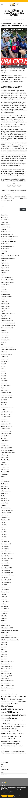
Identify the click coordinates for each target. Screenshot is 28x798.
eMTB (2, 344)
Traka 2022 (4, 596)
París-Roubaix (4, 474)
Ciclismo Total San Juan (10, 701)
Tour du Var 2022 (5, 587)
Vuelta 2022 (4, 652)
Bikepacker (19, 699)
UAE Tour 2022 (5, 608)
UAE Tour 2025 (5, 611)
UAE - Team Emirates (18, 746)
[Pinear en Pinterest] (18, 186)
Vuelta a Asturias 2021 (6, 666)
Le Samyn (3, 409)
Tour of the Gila (5, 589)
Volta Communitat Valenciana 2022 (10, 637)
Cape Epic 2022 (5, 265)
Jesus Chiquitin (14, 724)
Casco (2, 275)
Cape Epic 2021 (5, 263)
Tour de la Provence (6, 551)
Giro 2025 (3, 376)
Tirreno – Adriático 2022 (7, 510)
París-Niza (3, 462)
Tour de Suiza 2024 (6, 580)
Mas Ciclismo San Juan (6, 731)
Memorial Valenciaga (6, 431)
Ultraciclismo (4, 613)
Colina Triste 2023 (5, 308)
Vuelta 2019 (4, 644)
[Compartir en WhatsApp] (8, 186)
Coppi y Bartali (4, 316)
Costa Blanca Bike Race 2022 (8, 325)
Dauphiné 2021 (5, 335)
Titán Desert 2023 (5, 520)
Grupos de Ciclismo (6, 392)
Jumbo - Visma (21, 724)
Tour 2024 (3, 534)
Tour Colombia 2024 (6, 544)
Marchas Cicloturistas (6, 426)
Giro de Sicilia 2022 (6, 385)
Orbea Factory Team (5, 736)
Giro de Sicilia (4, 383)
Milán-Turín (4, 438)
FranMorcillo (3, 712)
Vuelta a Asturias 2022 (6, 668)
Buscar (2, 206)
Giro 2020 (3, 364)
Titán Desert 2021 (5, 517)
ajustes (11, 791)
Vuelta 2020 (4, 647)
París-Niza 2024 (5, 467)
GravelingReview (19, 715)
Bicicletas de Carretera (7, 234)
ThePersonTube (6, 746)
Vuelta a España (5, 678)
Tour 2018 (3, 522)
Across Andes (4, 217)
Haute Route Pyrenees (7, 395)
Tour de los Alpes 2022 (7, 558)
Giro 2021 (3, 366)
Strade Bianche (5, 503)
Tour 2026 (3, 539)
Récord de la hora (5, 488)
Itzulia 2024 (4, 400)
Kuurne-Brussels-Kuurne (7, 407)
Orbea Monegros (5, 455)
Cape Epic (3, 260)
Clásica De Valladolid (6, 296)
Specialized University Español (10, 744)
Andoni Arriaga (12, 694)
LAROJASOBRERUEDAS (19, 726)
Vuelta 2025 (4, 659)
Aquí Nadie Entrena (20, 696)
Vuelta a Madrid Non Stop (7, 680)
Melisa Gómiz (16, 731)
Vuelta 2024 (4, 656)
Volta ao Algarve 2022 (6, 635)
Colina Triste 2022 (5, 306)
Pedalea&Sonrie (4, 739)
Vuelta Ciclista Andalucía (7, 688)
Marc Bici (14, 729)
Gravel (2, 388)
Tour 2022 (3, 529)
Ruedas (3, 496)
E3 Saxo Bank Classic (6, 340)
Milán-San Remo (5, 436)
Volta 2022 (3, 618)
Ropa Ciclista (4, 493)
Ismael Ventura (22, 721)
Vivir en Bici (3, 748)
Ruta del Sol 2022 (5, 500)
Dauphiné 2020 (5, 332)
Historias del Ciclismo (6, 397)
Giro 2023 (3, 371)
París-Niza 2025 (5, 469)
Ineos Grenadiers (15, 721)
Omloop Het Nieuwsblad (7, 450)
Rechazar (10, 795)
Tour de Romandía (6, 570)
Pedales (3, 476)
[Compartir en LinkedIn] (20, 186)
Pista (2, 479)
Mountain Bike (4, 440)
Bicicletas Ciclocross (6, 232)
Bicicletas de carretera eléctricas (9, 236)
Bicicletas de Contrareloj (7, 239)
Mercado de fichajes (6, 433)
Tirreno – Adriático (6, 508)
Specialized (17, 741)
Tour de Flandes (5, 546)
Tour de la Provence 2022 (7, 553)
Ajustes (16, 795)
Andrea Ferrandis (7, 696)
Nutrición (3, 443)
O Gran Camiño (5, 445)
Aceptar (4, 795)
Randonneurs (4, 484)
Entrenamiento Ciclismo (7, 347)
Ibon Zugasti (5, 721)
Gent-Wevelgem (5, 361)
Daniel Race (14, 704)
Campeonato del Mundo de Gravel (10, 256)
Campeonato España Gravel (8, 258)
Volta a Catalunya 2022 (7, 628)
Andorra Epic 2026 (5, 227)
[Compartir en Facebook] (10, 186)
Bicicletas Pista (5, 248)
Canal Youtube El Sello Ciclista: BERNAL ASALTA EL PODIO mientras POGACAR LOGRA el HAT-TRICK (13, 70)
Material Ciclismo (5, 428)
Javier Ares (5, 723)
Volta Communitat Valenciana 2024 (10, 640)
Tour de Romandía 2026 (7, 575)
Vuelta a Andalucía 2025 (7, 661)
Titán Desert (4, 515)
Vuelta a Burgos (5, 671)
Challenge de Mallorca (6, 277)
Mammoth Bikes (5, 729)
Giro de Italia (4, 380)
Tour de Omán (4, 560)
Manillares (3, 419)
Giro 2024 (3, 373)
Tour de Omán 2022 (6, 563)
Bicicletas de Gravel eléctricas (8, 241)
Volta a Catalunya (5, 625)
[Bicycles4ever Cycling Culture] (14, 4)
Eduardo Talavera (7, 706)
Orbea (23, 734)
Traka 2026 (4, 599)
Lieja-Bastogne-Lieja (6, 414)
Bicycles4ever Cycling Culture (17, 175)
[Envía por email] (15, 186)
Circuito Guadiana (5, 294)
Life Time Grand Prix (6, 416)
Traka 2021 (4, 594)
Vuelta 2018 (4, 642)
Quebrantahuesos (5, 481)
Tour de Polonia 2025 (6, 568)
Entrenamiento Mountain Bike (8, 349)
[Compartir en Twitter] (13, 186)
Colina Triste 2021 (5, 304)
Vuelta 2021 (4, 649)
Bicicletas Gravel (5, 244)
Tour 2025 (3, 536)
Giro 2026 (3, 378)
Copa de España (5, 311)
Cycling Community (5, 704)
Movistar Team (7, 733)
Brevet (2, 253)
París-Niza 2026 (5, 472)
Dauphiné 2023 (5, 337)
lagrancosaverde (6, 726)
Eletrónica (3, 342)
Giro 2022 (3, 368)
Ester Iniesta (19, 709)
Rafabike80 (11, 739)
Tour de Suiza (4, 577)
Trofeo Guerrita (5, 601)
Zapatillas (3, 690)
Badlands (3, 229)
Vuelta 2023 (4, 654)
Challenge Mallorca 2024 (7, 282)
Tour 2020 (3, 524)
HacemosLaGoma (9, 718)
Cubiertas (3, 330)
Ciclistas (3, 287)
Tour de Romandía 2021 (7, 572)
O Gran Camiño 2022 (6, 448)
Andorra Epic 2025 (5, 224)
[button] (2, 4)
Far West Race (4, 356)
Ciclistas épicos (21, 701)
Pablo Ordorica (15, 736)
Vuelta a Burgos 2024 (6, 673)
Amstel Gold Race (5, 220)
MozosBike (17, 734)
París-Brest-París (5, 460)
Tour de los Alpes (5, 556)
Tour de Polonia (5, 565)
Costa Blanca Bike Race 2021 (8, 323)
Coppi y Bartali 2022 (6, 318)
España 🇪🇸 (3, 782)
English (3, 785)
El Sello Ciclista (9, 83)
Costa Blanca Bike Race (7, 320)
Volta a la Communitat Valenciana (9, 630)
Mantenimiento (5, 421)
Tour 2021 (3, 527)
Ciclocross (3, 289)
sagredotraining (7, 741)
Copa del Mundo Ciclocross (8, 313)
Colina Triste (4, 301)
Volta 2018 (3, 616)
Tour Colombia (5, 541)
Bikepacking (4, 251)
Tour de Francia (5, 548)
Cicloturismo (4, 292)
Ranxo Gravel (4, 486)
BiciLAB (12, 699)
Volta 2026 (3, 623)
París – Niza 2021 (5, 457)
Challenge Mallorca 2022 (7, 280)
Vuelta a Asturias (5, 664)
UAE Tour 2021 (5, 606)
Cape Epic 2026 (5, 270)
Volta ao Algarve (5, 632)
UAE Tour (3, 604)
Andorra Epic (4, 222)
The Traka (3, 505)
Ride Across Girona (6, 491)
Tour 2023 (3, 532)
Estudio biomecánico (6, 354)
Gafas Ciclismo (4, 359)
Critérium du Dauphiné (7, 328)
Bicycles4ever (21, 18)
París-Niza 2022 (5, 464)
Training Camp (4, 592)
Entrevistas (4, 352)
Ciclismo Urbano (5, 284)
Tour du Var (4, 584)
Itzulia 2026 (4, 404)
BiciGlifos (5, 699)
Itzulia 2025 (4, 402)
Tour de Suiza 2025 (6, 582)
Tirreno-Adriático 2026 (7, 512)
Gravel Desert (4, 390)
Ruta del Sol (4, 498)
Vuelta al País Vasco (6, 683)
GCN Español (12, 712)
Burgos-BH (3, 701)
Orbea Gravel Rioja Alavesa (8, 452)
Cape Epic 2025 (5, 268)
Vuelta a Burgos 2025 (6, 676)
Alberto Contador (4, 694)
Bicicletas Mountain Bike (7, 246)
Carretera (14, 9)
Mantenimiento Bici (6, 424)
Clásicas (3, 299)
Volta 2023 (3, 620)
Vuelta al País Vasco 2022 (7, 685)
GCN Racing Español (6, 715)
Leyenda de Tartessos (6, 412)
